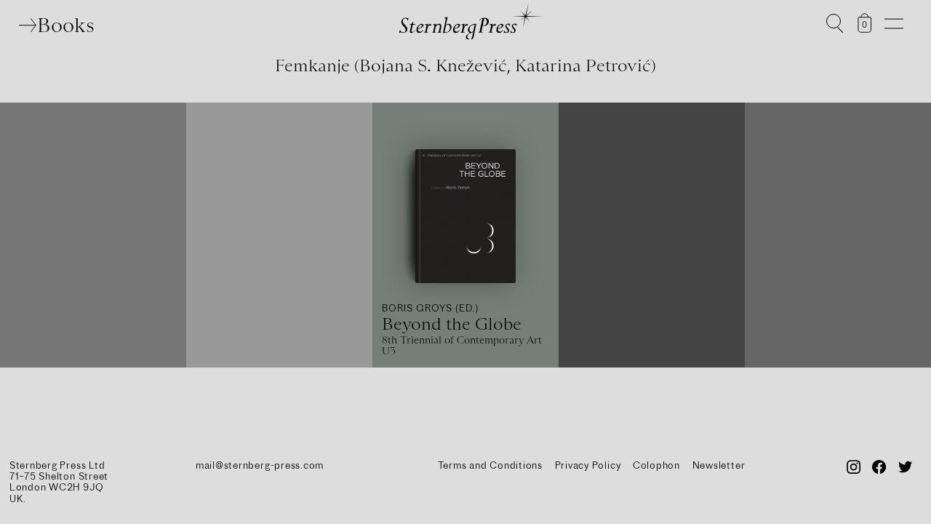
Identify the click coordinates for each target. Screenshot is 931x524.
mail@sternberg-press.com (260, 465)
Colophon (656, 465)
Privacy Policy (588, 465)
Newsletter (719, 465)
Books (66, 24)
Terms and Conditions (490, 465)
